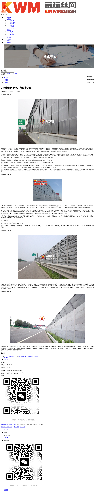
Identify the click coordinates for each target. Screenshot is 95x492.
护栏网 (11, 31)
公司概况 (9, 19)
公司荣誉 (12, 20)
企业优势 (9, 37)
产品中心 (9, 30)
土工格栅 (12, 34)
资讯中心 (9, 41)
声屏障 (11, 33)
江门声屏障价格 (10, 356)
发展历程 (12, 25)
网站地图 (16, 427)
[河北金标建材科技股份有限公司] (39, 13)
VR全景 (12, 28)
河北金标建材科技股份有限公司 (9, 424)
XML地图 (22, 427)
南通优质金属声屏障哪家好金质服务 (28, 356)
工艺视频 (9, 36)
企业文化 (12, 23)
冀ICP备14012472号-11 (6, 427)
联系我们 (9, 42)
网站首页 (9, 17)
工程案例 (9, 39)
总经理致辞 (13, 22)
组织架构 (12, 26)
